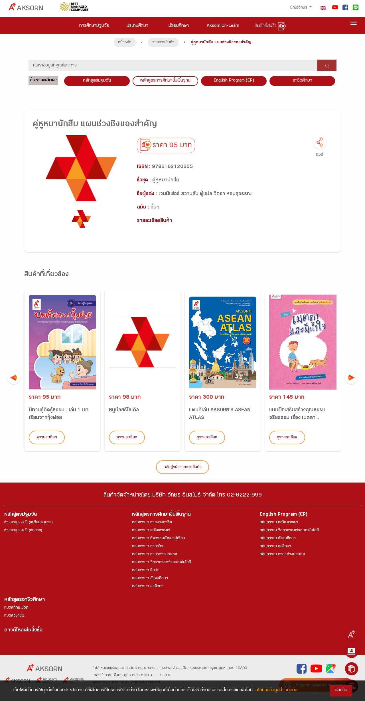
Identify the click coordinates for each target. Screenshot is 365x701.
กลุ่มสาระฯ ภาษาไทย (148, 546)
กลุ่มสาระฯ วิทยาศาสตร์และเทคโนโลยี (161, 562)
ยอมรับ (341, 690)
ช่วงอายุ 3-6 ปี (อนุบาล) (23, 530)
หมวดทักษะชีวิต (16, 608)
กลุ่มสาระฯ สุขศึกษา (147, 586)
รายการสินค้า (163, 42)
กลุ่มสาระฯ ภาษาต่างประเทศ (154, 554)
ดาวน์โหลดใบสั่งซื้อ (23, 631)
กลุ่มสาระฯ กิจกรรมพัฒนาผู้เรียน (158, 538)
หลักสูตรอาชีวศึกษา (24, 600)
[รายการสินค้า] (351, 668)
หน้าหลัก (124, 42)
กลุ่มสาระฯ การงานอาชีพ (152, 522)
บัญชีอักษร (299, 8)
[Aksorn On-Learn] (351, 651)
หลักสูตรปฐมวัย (20, 515)
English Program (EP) (234, 81)
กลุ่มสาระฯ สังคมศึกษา (150, 578)
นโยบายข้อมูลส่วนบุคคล (276, 690)
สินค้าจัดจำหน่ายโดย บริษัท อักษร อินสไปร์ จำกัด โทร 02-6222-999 (183, 495)
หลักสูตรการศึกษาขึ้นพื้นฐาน (161, 515)
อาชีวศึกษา (302, 81)
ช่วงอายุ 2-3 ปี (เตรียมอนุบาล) (28, 522)
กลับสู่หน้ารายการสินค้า (182, 467)
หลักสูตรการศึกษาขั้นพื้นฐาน (165, 81)
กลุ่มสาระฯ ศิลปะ (145, 570)
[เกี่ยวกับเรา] (351, 634)
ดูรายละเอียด (46, 437)
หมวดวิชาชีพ (14, 616)
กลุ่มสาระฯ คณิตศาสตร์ (151, 530)
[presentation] (13, 377)
